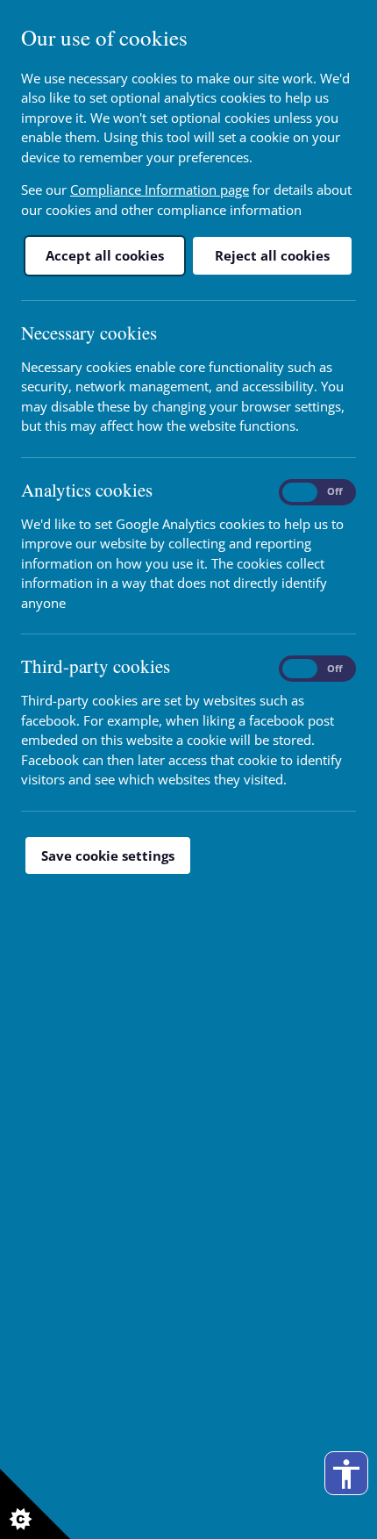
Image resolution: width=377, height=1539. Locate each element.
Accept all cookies (105, 255)
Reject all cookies (272, 255)
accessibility (346, 1474)
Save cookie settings (107, 855)
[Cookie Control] (35, 1504)
